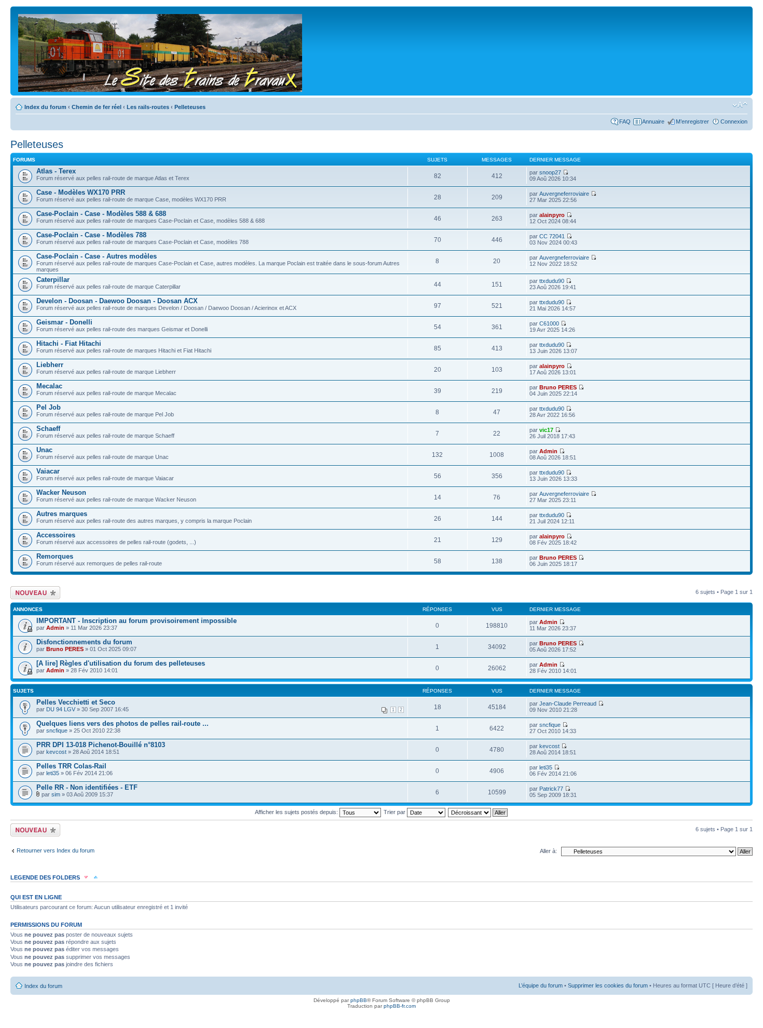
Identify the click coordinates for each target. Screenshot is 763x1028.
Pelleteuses (190, 107)
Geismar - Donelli (64, 322)
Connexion (733, 121)
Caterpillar (53, 279)
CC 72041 (552, 236)
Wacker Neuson (61, 492)
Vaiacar (48, 471)
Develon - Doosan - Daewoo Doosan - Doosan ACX (117, 301)
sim (55, 794)
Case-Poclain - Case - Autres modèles (96, 256)
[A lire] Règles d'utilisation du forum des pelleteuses (120, 663)
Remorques (54, 556)
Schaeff (48, 428)
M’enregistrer (692, 121)
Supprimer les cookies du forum (608, 985)
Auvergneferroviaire (564, 194)
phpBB (358, 1000)
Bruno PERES (558, 387)
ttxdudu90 (551, 281)
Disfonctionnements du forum (84, 642)
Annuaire (653, 121)
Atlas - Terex (56, 171)
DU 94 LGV (60, 709)
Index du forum (45, 107)
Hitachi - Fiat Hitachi (68, 343)
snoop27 (550, 172)
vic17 (546, 430)
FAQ (625, 121)
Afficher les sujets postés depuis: (297, 812)
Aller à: (548, 851)
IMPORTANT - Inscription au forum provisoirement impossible (136, 621)
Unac (44, 450)
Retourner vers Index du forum (55, 850)
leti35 (52, 773)
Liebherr (49, 365)
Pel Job (48, 407)
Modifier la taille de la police (739, 105)
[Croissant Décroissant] (478, 812)
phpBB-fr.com (400, 1006)
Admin (548, 451)
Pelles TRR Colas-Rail (71, 766)
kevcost (56, 752)
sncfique (56, 730)
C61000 (549, 323)
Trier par (395, 812)
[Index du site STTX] (161, 51)
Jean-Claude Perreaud (567, 703)
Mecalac (49, 386)
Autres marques (61, 514)
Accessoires (55, 535)
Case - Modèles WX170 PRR (80, 192)
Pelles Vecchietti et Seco (75, 702)
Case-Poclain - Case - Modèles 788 (91, 235)
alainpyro (552, 215)
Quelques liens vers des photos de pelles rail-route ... (122, 723)
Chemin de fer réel (96, 107)
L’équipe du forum (541, 985)
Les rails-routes (148, 107)
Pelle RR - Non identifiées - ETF (87, 787)
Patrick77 (551, 789)
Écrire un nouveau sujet (33, 592)
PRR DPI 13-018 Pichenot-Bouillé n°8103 (100, 745)
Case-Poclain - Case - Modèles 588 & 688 (101, 214)
